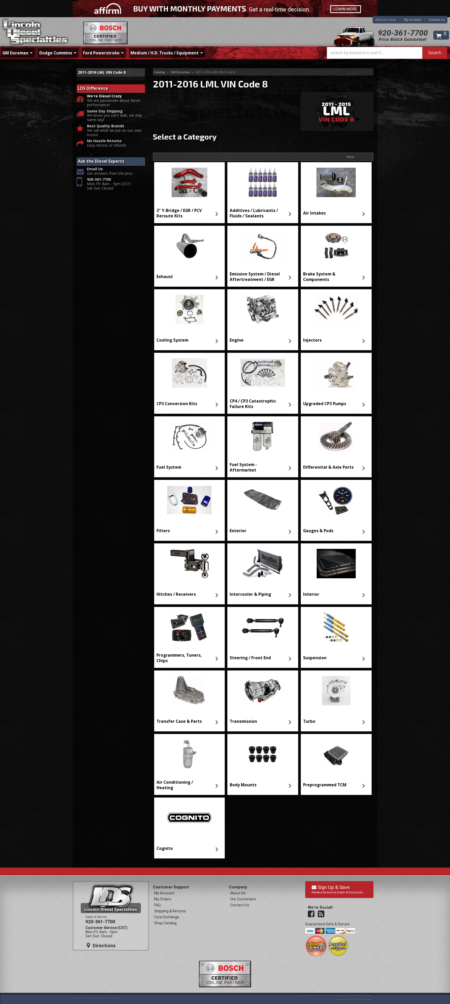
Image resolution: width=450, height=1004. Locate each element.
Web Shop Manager (361, 1000)
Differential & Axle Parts (328, 467)
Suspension (315, 658)
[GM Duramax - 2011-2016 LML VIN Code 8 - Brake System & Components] (336, 246)
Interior (311, 594)
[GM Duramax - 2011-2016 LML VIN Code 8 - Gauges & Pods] (336, 500)
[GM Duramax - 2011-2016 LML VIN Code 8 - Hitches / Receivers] (189, 563)
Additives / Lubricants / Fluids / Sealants (254, 213)
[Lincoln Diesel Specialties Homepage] (35, 32)
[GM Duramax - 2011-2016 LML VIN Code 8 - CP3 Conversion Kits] (189, 373)
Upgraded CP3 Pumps (324, 403)
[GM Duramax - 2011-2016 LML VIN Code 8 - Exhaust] (189, 246)
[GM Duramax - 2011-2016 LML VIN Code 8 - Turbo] (336, 690)
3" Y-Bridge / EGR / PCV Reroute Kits (179, 213)
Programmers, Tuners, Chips (179, 657)
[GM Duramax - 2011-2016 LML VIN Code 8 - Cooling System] (189, 309)
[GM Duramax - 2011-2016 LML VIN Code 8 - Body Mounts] (263, 754)
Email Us (95, 169)
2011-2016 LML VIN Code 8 (102, 72)
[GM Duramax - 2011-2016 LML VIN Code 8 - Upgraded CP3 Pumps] (336, 373)
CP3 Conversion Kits (177, 403)
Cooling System (172, 340)
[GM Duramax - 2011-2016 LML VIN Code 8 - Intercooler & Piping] (263, 563)
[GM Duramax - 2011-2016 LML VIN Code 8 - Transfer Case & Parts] (189, 690)
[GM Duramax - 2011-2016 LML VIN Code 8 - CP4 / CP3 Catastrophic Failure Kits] (263, 373)
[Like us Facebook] (312, 914)
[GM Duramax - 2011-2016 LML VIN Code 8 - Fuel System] (189, 436)
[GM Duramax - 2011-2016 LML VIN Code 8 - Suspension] (336, 627)
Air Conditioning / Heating (175, 785)
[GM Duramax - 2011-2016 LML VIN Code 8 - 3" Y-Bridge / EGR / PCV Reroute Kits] (189, 182)
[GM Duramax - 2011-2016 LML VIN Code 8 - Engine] (263, 309)
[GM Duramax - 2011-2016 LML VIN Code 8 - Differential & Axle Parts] (336, 436)
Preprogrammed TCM (324, 785)
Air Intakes (314, 213)
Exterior (238, 531)
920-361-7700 (403, 32)
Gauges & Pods (318, 531)
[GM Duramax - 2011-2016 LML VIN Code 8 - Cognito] (189, 817)
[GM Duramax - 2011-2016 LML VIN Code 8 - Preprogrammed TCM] (336, 754)
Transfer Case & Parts (179, 721)
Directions (103, 945)
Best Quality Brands (105, 126)
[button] (387, 53)
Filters (163, 531)
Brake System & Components (319, 276)
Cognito (165, 848)
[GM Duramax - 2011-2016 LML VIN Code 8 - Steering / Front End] (263, 627)
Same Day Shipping (105, 111)
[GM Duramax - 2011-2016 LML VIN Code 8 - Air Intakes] (336, 182)
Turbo (309, 721)
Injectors (312, 340)
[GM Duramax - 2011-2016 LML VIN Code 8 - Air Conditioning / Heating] (189, 754)
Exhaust (165, 276)
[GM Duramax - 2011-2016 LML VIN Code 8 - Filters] (189, 500)
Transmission (243, 721)
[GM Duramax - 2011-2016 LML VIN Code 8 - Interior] (336, 563)
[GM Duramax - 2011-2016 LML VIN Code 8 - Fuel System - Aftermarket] (263, 436)
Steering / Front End (250, 658)
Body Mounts (243, 785)
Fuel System (169, 467)
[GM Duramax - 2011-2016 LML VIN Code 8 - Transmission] (263, 690)
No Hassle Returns (104, 141)
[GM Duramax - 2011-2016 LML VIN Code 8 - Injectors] (336, 309)
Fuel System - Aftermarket (243, 467)
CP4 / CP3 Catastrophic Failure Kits (253, 403)
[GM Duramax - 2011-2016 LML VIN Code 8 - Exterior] (263, 500)
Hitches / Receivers (176, 594)
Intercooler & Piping (250, 594)
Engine (236, 340)
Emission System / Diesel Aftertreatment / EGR (255, 276)
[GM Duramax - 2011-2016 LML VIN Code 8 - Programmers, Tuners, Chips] (189, 627)
